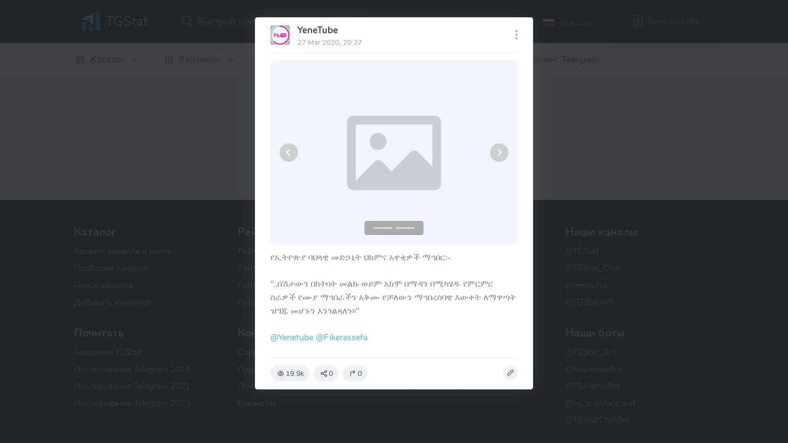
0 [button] (331, 373)
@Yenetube (291, 337)
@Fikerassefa (342, 337)
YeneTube (317, 30)
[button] (288, 152)
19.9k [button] (295, 373)
